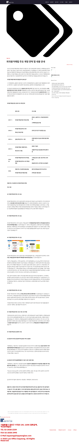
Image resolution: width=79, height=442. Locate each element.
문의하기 (70, 2)
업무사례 (56, 2)
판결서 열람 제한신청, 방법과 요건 (58, 85)
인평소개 (47, 2)
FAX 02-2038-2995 (9, 432)
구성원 (66, 2)
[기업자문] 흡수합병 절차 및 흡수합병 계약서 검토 (61, 88)
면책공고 (75, 430)
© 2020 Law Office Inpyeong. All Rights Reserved (18, 439)
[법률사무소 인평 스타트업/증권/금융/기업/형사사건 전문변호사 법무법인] (10, 2)
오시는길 (69, 430)
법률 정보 (8, 58)
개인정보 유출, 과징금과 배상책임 (58, 83)
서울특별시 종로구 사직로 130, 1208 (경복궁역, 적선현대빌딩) (19, 426)
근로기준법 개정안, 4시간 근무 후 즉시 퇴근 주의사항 (61, 86)
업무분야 (51, 2)
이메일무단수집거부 (62, 430)
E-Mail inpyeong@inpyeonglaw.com (16, 435)
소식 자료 (61, 2)
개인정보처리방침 (53, 430)
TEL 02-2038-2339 (9, 429)
